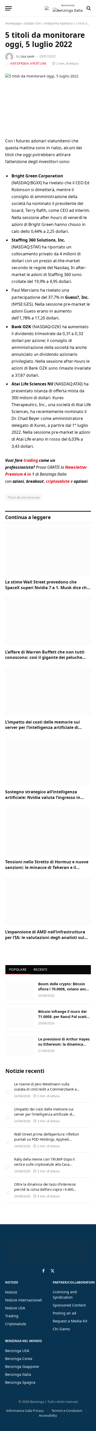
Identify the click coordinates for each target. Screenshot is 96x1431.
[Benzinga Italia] (47, 8)
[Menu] (8, 8)
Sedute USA (32, 23)
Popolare (17, 969)
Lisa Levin (27, 56)
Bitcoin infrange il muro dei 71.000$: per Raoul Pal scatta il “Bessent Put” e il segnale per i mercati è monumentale (64, 1019)
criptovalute (58, 481)
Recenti (40, 969)
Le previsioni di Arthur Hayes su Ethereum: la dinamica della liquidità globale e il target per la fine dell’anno (64, 1047)
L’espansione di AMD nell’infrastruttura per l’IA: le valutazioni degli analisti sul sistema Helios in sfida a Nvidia (45, 937)
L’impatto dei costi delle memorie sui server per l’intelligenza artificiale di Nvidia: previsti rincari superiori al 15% (44, 727)
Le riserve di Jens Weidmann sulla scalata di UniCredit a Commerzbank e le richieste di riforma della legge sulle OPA (45, 1092)
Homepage (13, 23)
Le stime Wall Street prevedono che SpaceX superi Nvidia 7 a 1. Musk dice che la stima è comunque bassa (47, 587)
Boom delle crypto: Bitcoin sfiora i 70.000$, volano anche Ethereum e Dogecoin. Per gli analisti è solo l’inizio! (64, 991)
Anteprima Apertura (58, 23)
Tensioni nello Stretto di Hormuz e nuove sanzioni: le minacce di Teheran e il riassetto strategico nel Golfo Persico (46, 867)
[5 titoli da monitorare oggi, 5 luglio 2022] (48, 101)
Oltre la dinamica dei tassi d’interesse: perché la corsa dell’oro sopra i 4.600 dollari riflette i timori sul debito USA (45, 1189)
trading (31, 460)
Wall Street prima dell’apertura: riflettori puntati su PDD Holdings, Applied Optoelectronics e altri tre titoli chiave (46, 1139)
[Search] (88, 8)
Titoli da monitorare (24, 497)
